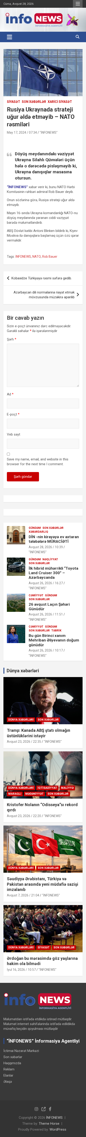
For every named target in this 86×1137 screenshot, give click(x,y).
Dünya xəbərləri (23, 670)
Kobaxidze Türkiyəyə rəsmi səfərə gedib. (41, 278)
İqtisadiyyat (47, 787)
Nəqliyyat (50, 559)
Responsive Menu (78, 4)
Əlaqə (7, 1082)
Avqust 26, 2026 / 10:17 (46, 650)
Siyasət (13, 102)
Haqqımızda (12, 1063)
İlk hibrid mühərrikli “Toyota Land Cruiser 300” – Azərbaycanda (53, 573)
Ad (10, 394)
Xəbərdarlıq (38, 531)
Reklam (8, 1069)
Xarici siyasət (60, 102)
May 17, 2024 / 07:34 (22, 132)
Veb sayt (13, 434)
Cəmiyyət (36, 595)
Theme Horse (49, 1123)
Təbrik (56, 630)
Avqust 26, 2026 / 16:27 (46, 583)
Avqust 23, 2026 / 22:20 (24, 816)
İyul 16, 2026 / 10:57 (21, 969)
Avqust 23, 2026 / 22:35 (24, 741)
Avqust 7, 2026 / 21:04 (23, 895)
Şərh (11, 339)
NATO (36, 256)
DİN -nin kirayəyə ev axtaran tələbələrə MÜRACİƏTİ (54, 539)
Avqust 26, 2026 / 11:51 (46, 614)
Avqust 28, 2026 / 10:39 (46, 547)
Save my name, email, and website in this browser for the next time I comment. (37, 461)
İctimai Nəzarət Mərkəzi (21, 1051)
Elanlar (8, 1075)
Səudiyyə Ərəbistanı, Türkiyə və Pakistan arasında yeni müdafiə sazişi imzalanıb (42, 884)
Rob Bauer (49, 256)
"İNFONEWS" (49, 132)
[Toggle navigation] (9, 37)
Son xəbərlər (34, 102)
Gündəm (35, 528)
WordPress (58, 1129)
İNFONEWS (23, 256)
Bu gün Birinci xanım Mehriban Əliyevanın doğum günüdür (54, 640)
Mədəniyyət (34, 793)
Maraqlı (14, 793)
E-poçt (13, 414)
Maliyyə (67, 787)
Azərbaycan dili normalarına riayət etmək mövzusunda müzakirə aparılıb (44, 294)
